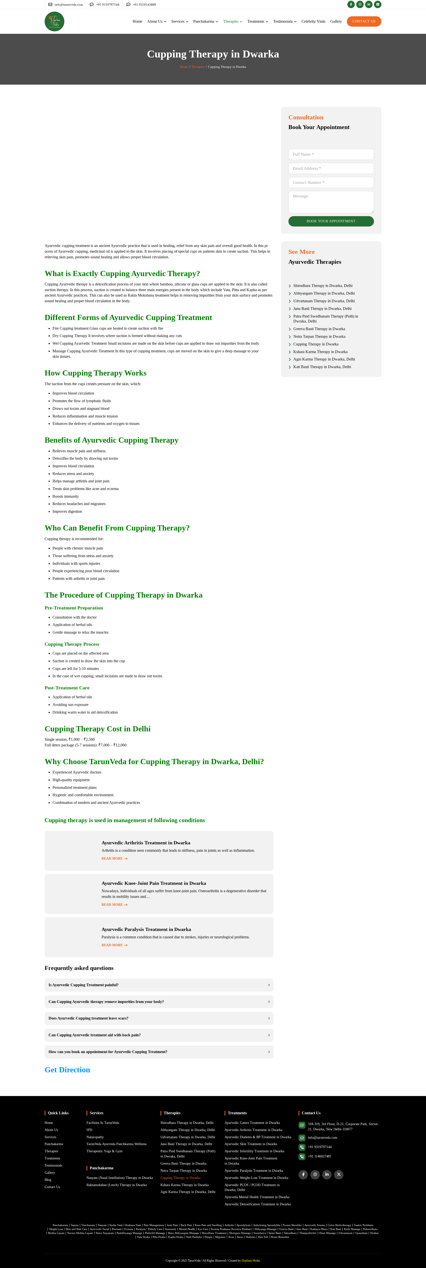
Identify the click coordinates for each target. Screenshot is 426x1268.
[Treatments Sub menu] (267, 21)
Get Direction (67, 1069)
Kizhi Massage (352, 1229)
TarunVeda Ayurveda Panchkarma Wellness (116, 1144)
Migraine (220, 1237)
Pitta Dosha (159, 1237)
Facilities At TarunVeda (103, 1123)
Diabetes (250, 1237)
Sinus (240, 1237)
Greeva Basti (286, 1229)
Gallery (336, 21)
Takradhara (290, 1233)
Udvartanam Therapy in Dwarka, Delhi (187, 1137)
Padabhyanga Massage (129, 1233)
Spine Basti (274, 1233)
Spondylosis (243, 1225)
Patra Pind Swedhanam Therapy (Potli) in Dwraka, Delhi (187, 1153)
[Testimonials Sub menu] (295, 21)
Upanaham (361, 1233)
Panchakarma (203, 21)
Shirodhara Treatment (214, 1233)
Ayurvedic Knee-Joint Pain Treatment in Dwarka (251, 1160)
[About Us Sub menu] (165, 21)
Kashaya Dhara (319, 1229)
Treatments (255, 21)
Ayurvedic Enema (314, 1225)
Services (177, 21)
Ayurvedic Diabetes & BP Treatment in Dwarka (258, 1137)
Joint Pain (172, 1225)
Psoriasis (117, 1229)
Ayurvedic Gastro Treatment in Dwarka (252, 1123)
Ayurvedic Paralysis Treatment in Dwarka (254, 1171)
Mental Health (187, 1229)
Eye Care (203, 1229)
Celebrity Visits (313, 21)
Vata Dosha (143, 1237)
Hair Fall (263, 1237)
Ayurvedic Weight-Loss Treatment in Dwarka (256, 1178)
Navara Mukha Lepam (80, 1233)
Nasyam (102, 1225)
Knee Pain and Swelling (208, 1225)
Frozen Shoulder (292, 1225)
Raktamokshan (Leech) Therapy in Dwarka (117, 1185)
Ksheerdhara (370, 1229)
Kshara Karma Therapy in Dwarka (184, 1185)
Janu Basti (302, 1229)
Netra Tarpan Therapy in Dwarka (183, 1171)
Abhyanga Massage (265, 1229)
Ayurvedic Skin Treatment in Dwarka (251, 1144)
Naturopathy (95, 1137)
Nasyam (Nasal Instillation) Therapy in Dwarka (120, 1178)
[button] (159, 985)
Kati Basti (335, 1229)
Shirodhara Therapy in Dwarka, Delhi (186, 1123)
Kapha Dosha (175, 1237)
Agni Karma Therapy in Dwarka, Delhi (187, 1192)
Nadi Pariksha (194, 1237)
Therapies (230, 21)
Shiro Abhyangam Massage (183, 1233)
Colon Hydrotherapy (339, 1225)
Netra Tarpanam (105, 1233)
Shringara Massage (240, 1233)
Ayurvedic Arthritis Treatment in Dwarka (253, 1130)
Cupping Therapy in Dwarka (180, 1178)
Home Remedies (280, 1237)
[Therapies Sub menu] (241, 21)
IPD (89, 1130)
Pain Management (154, 1225)
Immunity (170, 1229)
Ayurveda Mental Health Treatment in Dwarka (257, 1197)
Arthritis (229, 1225)
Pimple (209, 1237)
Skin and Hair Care (76, 1229)
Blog (48, 1180)
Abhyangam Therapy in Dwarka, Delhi (187, 1130)
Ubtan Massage (327, 1233)
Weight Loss (56, 1229)
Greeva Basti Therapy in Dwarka (183, 1163)
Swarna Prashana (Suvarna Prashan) (231, 1229)
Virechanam (88, 1225)
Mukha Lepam (56, 1233)
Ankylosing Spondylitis (266, 1225)
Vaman (75, 1225)
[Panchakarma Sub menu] (216, 21)
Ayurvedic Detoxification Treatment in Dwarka (258, 1204)
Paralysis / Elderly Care (149, 1229)
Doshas (374, 1233)
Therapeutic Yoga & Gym (105, 1151)
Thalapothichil (307, 1233)
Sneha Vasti (116, 1225)
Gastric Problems (363, 1225)
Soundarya (259, 1233)
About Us (154, 21)
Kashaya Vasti (133, 1225)
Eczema (128, 1229)
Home (137, 21)
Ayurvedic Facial (99, 1229)
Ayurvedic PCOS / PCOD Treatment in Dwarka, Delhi (252, 1187)
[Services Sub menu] (187, 21)
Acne (231, 1237)
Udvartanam (345, 1233)
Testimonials (283, 21)
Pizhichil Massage (155, 1233)
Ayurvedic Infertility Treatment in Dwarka (254, 1151)
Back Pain (186, 1225)
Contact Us (364, 21)
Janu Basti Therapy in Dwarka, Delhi (186, 1144)
